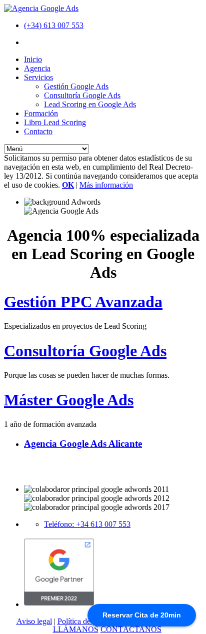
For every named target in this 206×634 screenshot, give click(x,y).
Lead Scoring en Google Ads (90, 104)
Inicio (33, 59)
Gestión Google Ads (76, 86)
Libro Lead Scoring (55, 122)
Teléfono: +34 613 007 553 (87, 524)
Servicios (38, 77)
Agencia (37, 68)
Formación (41, 113)
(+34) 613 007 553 (54, 25)
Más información (106, 185)
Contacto (38, 131)
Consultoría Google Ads (82, 95)
